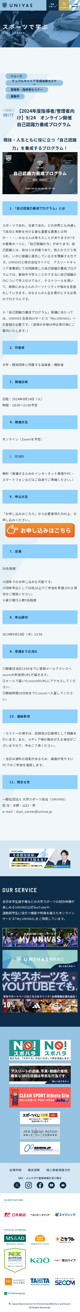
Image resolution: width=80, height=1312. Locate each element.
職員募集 (34, 1170)
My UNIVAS (64, 8)
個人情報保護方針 (58, 1170)
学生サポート (52, 5)
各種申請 (15, 1170)
